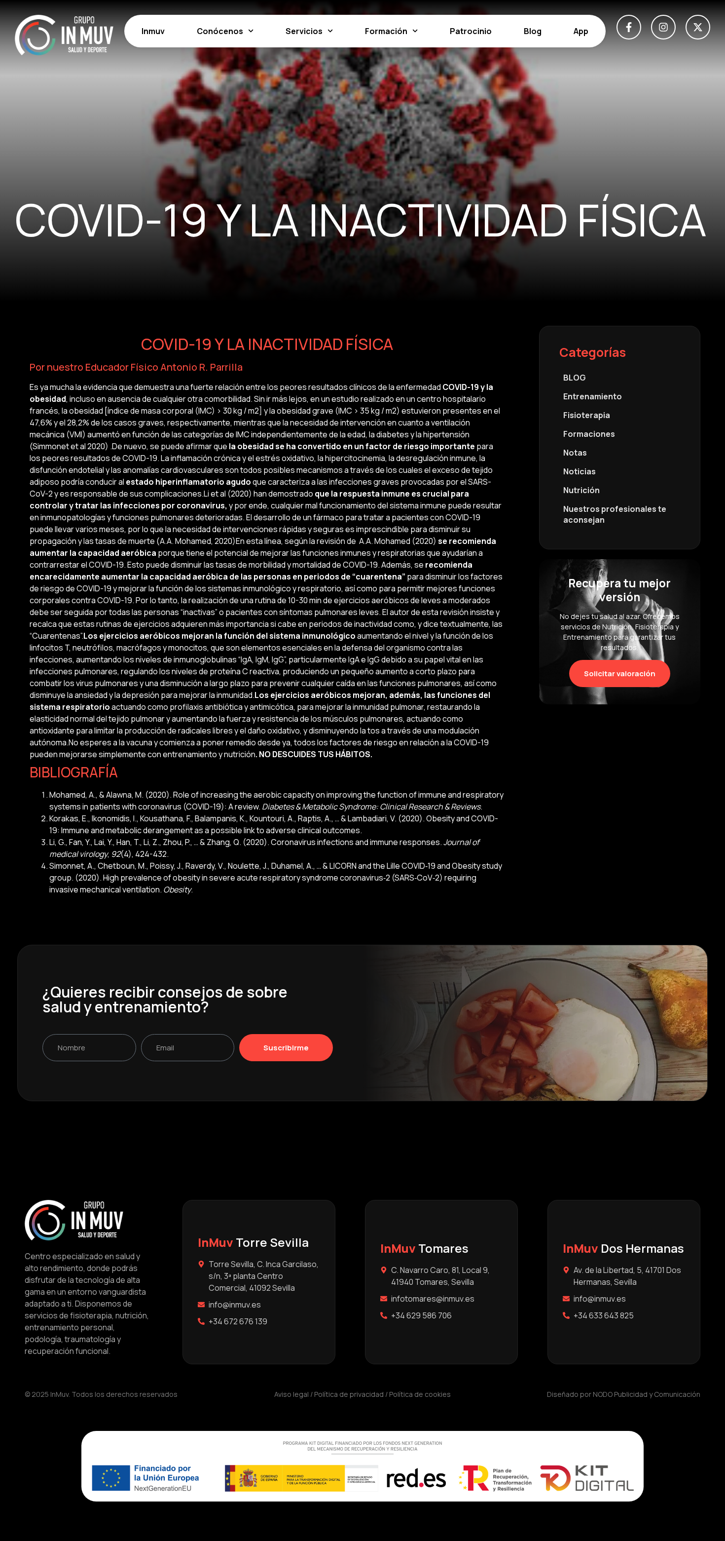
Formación (386, 31)
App (581, 31)
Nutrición (581, 490)
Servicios (304, 31)
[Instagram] (663, 27)
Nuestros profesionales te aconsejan (614, 514)
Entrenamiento (592, 396)
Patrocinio (471, 31)
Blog (533, 31)
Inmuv (153, 31)
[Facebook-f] (628, 27)
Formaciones (589, 433)
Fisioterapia (586, 415)
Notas (575, 452)
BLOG (574, 377)
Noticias (579, 471)
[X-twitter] (698, 27)
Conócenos (220, 31)
